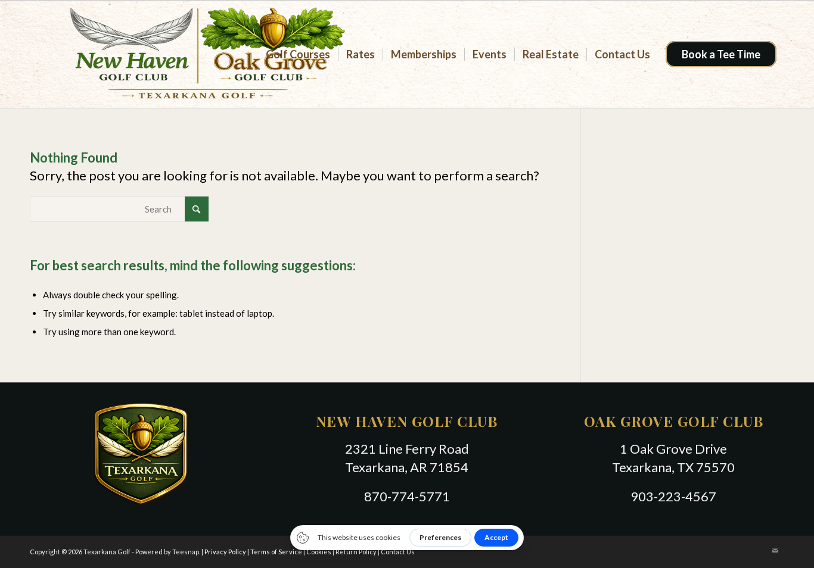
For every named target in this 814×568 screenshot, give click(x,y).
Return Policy (356, 551)
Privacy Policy (225, 551)
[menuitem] (298, 54)
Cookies (318, 551)
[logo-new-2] (198, 54)
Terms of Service (276, 551)
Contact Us (398, 551)
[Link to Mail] (775, 551)
